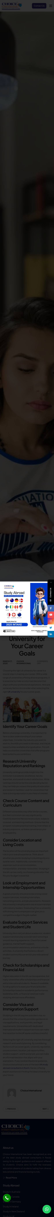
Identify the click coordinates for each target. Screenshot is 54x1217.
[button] (46, 1209)
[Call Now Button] (7, 1198)
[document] (27, 608)
